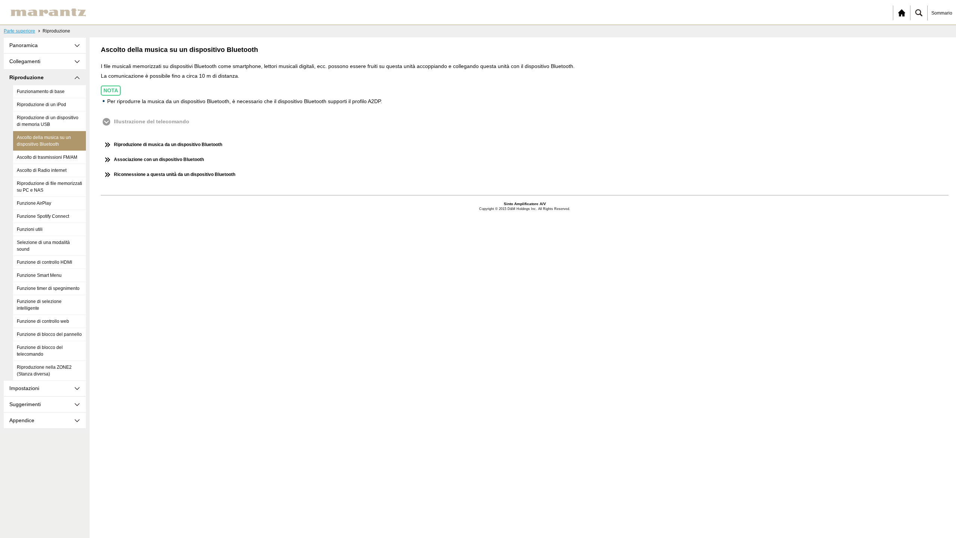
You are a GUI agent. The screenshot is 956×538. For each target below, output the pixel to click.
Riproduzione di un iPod (41, 104)
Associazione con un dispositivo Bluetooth (159, 159)
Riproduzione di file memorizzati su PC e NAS (49, 187)
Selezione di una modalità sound (43, 246)
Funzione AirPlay (34, 203)
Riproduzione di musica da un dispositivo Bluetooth (168, 144)
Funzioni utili (30, 229)
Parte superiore (19, 31)
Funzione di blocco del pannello (49, 334)
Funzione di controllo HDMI (44, 262)
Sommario (941, 13)
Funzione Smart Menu (39, 275)
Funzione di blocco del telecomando (40, 351)
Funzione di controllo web (43, 321)
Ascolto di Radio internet (41, 170)
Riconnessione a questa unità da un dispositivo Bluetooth (174, 174)
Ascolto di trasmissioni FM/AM (47, 157)
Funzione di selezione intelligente (39, 305)
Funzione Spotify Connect (43, 216)
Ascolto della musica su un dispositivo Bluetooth (44, 141)
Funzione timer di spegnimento (48, 288)
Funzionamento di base (41, 91)
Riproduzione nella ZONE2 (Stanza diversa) (44, 371)
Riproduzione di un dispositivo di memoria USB (47, 121)
